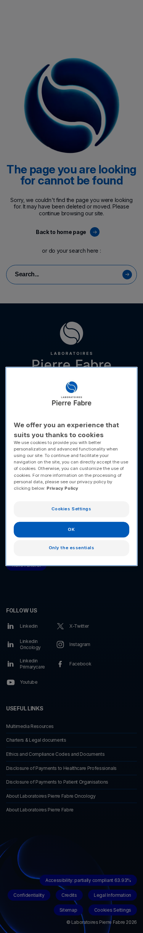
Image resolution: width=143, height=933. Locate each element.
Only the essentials (72, 547)
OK (71, 529)
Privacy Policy (62, 488)
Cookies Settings (71, 508)
